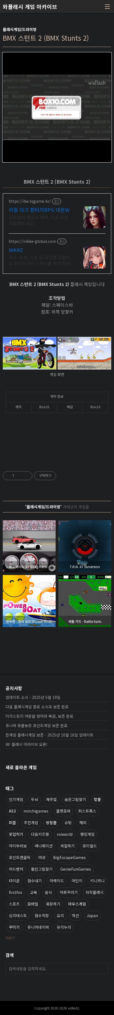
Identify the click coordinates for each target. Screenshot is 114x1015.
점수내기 (34, 880)
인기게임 (16, 799)
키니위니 (97, 880)
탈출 (97, 799)
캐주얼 (51, 799)
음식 (48, 892)
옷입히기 (16, 834)
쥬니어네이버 (38, 927)
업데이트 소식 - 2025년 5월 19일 (33, 697)
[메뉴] (107, 6)
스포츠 (14, 904)
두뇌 (34, 799)
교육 (33, 892)
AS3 (12, 811)
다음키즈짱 (40, 834)
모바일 (32, 904)
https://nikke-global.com (32, 241)
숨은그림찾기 (75, 799)
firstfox (15, 892)
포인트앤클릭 (19, 857)
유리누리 (64, 927)
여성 (41, 857)
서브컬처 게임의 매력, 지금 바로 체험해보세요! (38, 220)
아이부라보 (18, 846)
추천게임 (31, 822)
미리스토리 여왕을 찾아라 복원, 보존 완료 (39, 716)
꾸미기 (14, 927)
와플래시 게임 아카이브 (30, 7)
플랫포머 (63, 811)
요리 (60, 915)
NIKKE (16, 249)
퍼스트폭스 (87, 811)
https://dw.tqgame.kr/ (30, 201)
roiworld (64, 834)
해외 (83, 822)
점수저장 (42, 915)
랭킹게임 (87, 834)
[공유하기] (19, 476)
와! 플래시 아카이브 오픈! (27, 744)
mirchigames (36, 811)
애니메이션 (44, 846)
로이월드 (89, 846)
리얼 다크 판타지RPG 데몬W (39, 209)
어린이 (77, 880)
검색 (103, 968)
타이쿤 (14, 880)
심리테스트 (18, 915)
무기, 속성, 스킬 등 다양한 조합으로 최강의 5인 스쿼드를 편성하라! (40, 260)
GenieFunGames (75, 869)
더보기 (10, 937)
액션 (75, 915)
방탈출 (51, 822)
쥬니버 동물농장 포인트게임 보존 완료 (37, 725)
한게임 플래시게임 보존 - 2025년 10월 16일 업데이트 (50, 735)
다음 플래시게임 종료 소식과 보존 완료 (37, 706)
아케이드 (57, 880)
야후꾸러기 (69, 892)
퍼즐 (12, 822)
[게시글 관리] (26, 476)
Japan (92, 915)
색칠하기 (67, 846)
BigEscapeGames (69, 857)
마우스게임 (77, 904)
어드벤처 (16, 869)
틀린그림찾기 (42, 869)
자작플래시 (94, 892)
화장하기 (53, 904)
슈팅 (68, 822)
